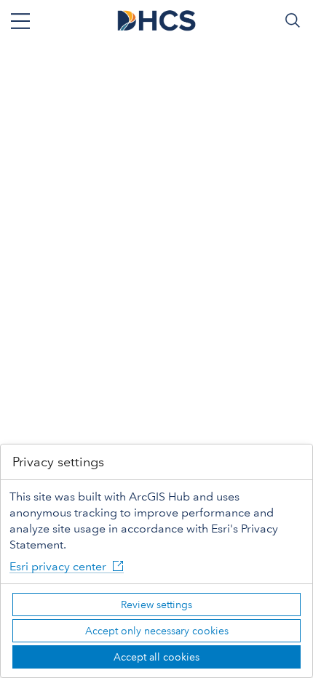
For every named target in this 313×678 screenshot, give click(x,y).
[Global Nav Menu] (20, 20)
